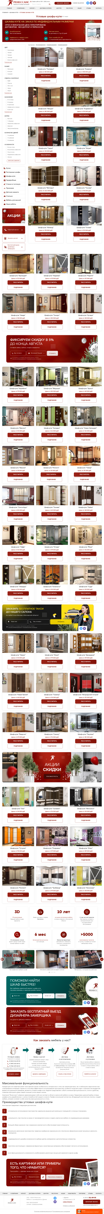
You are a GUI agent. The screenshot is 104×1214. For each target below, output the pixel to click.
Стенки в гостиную (13, 184)
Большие (10, 71)
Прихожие (10, 188)
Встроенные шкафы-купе (14, 149)
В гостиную (10, 99)
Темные (10, 52)
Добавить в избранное (69, 1205)
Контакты (98, 8)
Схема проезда (67, 1202)
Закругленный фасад (13, 128)
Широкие (10, 126)
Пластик (10, 83)
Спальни (9, 196)
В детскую (10, 109)
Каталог (32, 8)
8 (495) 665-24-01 (78, 1)
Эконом (10, 157)
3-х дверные (11, 137)
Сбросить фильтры (13, 160)
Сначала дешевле (51, 45)
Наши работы (11, 204)
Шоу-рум (58, 8)
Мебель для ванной (13, 200)
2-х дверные (11, 135)
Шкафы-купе (14, 12)
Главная (9, 8)
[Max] (91, 3)
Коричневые (11, 50)
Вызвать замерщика (39, 1074)
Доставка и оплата (45, 8)
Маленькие (10, 69)
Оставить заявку (13, 1074)
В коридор (10, 102)
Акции (79, 8)
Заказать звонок (63, 3)
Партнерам (82, 1193)
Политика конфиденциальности (43, 1211)
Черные (10, 55)
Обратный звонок (91, 1201)
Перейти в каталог (90, 1074)
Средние (10, 74)
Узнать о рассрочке (64, 1074)
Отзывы (88, 8)
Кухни (8, 168)
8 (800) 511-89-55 (78, 3)
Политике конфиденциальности (15, 627)
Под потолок (11, 152)
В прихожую (11, 104)
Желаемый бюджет (37, 353)
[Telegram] (87, 3)
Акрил (9, 90)
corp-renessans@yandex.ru (90, 1205)
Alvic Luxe (10, 85)
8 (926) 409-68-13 (78, 5)
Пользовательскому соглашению (30, 627)
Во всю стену (11, 147)
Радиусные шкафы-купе (14, 123)
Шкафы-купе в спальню (13, 107)
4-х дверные (11, 140)
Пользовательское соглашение (61, 1211)
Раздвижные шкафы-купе (14, 154)
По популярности (40, 45)
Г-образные (10, 121)
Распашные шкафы (13, 172)
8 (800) (89, 1197)
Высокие (10, 118)
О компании (20, 8)
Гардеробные (11, 180)
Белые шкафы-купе (12, 60)
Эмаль (9, 88)
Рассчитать (46, 75)
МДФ (9, 80)
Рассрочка (69, 8)
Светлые (10, 57)
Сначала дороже (62, 45)
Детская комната (12, 192)
